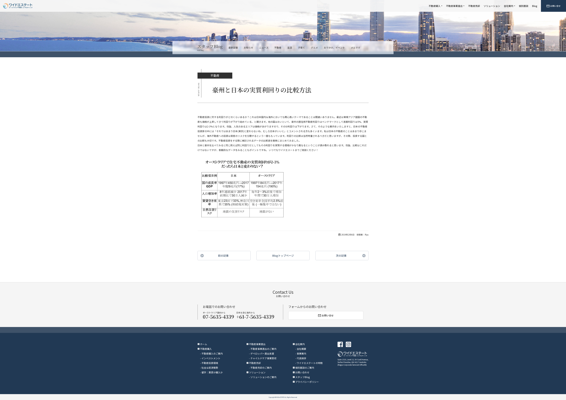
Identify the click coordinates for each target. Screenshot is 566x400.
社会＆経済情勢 (209, 367)
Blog (534, 6)
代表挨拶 (301, 358)
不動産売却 (474, 6)
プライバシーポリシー (307, 382)
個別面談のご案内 (304, 367)
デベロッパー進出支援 (262, 353)
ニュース (263, 47)
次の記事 (341, 255)
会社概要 (301, 349)
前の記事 (223, 255)
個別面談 (523, 6)
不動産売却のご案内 (261, 367)
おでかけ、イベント (334, 47)
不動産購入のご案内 (212, 353)
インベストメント (210, 358)
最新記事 (233, 47)
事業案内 (301, 353)
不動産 (277, 47)
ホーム (203, 344)
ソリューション (492, 6)
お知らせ (248, 47)
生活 (289, 47)
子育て (301, 47)
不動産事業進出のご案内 (263, 349)
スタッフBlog (302, 377)
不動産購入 (434, 6)
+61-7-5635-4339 (255, 316)
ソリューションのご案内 (263, 377)
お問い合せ (555, 5)
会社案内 (508, 6)
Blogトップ (283, 255)
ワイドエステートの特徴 (310, 363)
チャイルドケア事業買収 (263, 358)
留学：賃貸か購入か (212, 372)
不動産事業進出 (454, 6)
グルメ (314, 47)
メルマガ (355, 47)
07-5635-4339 (218, 316)
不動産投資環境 (209, 363)
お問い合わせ (302, 372)
